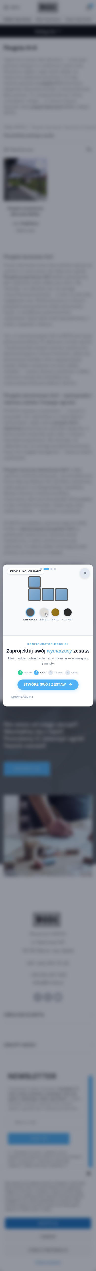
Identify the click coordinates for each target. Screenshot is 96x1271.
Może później (22, 697)
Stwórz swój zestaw (44, 684)
